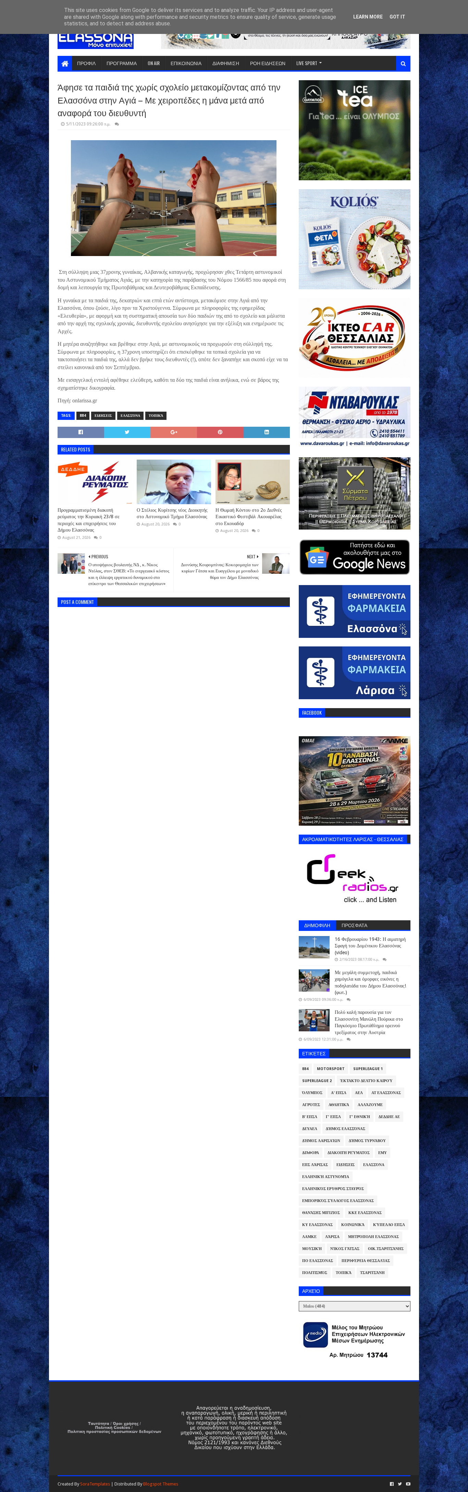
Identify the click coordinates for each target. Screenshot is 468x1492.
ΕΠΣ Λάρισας (315, 1165)
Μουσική (312, 1249)
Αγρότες (311, 1105)
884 (83, 415)
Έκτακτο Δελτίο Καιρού (366, 1081)
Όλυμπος (312, 1093)
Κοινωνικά (353, 1225)
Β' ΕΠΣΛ (309, 1117)
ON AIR (154, 62)
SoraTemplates (95, 1484)
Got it (397, 17)
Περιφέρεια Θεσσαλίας (366, 1261)
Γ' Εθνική (359, 1117)
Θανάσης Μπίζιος (321, 1213)
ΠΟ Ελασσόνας (317, 1261)
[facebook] (392, 1484)
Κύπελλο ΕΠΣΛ (389, 1225)
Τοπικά (156, 415)
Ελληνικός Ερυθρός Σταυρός (333, 1189)
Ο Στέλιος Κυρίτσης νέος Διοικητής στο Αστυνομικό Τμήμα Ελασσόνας (172, 513)
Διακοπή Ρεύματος (349, 1153)
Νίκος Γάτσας (344, 1249)
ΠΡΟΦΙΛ (86, 62)
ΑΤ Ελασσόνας (386, 1093)
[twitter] (399, 1484)
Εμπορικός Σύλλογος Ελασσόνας (338, 1201)
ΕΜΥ (382, 1153)
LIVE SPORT (306, 62)
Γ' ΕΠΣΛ (333, 1117)
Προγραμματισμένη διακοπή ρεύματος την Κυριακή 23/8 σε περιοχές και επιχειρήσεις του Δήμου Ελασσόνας (89, 520)
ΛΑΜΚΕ (309, 1237)
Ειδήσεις (103, 415)
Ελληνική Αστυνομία (325, 1177)
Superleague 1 (368, 1069)
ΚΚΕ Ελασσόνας (365, 1213)
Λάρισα (332, 1237)
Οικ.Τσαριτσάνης (386, 1249)
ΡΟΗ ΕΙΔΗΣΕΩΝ (267, 62)
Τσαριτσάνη (372, 1273)
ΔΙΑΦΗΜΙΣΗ (225, 62)
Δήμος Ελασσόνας (345, 1129)
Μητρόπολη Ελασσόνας (373, 1237)
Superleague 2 (317, 1081)
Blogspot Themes (160, 1484)
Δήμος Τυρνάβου (367, 1141)
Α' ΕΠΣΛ (338, 1093)
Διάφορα (310, 1153)
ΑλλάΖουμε (370, 1105)
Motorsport (331, 1069)
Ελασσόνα (130, 415)
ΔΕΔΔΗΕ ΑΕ (389, 1117)
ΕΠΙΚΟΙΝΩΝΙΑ (186, 62)
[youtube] (407, 1484)
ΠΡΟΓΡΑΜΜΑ (122, 62)
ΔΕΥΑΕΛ (309, 1129)
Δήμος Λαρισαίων (321, 1141)
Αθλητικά (339, 1105)
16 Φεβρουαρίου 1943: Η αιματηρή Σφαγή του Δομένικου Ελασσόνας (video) (370, 945)
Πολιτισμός (314, 1273)
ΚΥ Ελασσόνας (317, 1225)
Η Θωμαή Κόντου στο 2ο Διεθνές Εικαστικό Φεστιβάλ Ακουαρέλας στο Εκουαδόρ (248, 516)
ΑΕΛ (359, 1093)
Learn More (368, 17)
